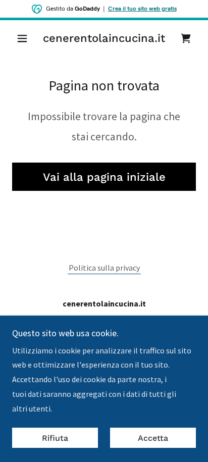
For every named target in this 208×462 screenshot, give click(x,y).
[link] (104, 38)
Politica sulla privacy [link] (104, 268)
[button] (26, 38)
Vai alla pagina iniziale (104, 177)
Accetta (153, 438)
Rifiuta (55, 438)
